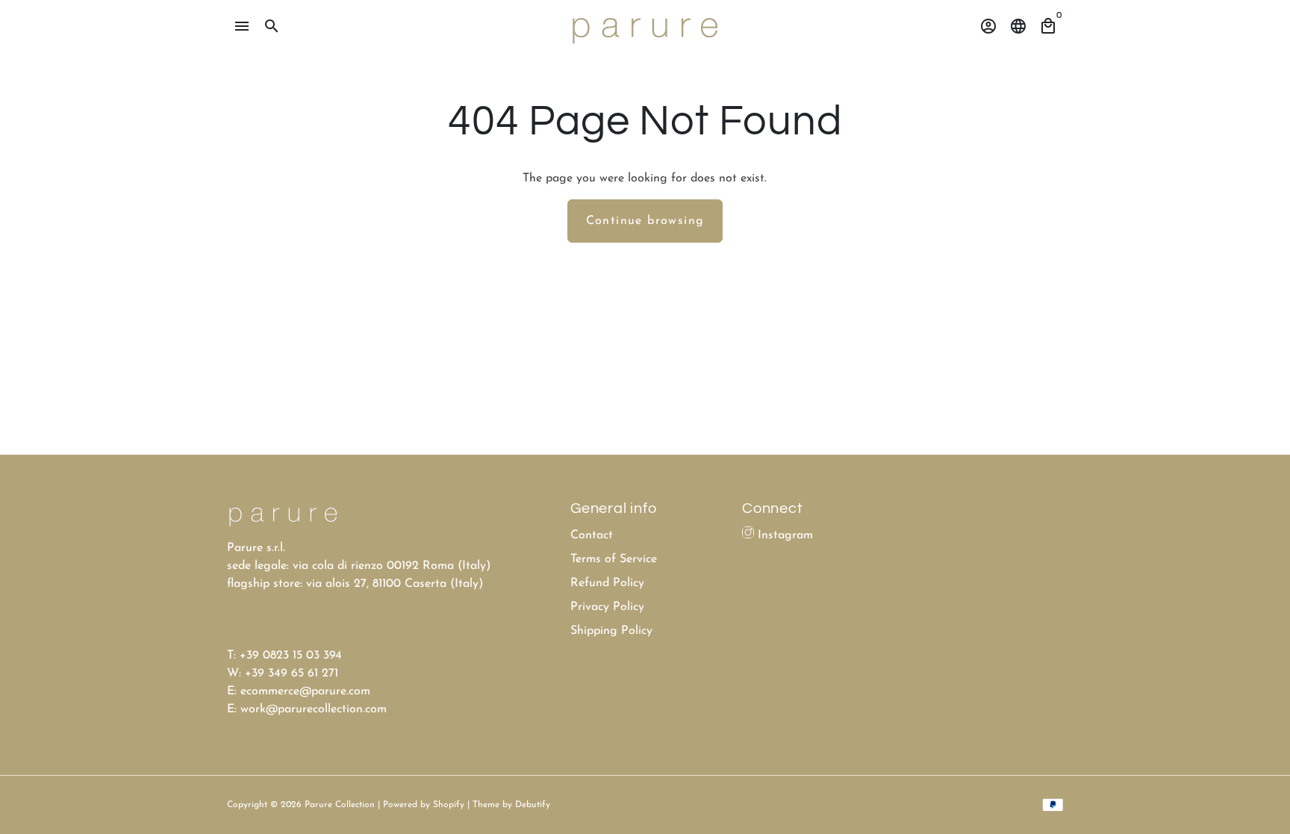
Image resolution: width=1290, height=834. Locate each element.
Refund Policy (607, 583)
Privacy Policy (607, 607)
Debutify (532, 804)
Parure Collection (340, 804)
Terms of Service (613, 559)
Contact (591, 535)
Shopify (448, 804)
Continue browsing (645, 221)
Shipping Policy (611, 631)
